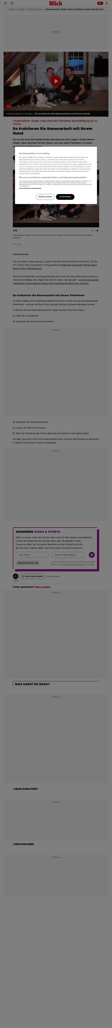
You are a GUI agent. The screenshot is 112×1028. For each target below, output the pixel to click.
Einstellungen (45, 197)
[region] (56, 175)
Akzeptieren (65, 197)
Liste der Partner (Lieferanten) (30, 188)
